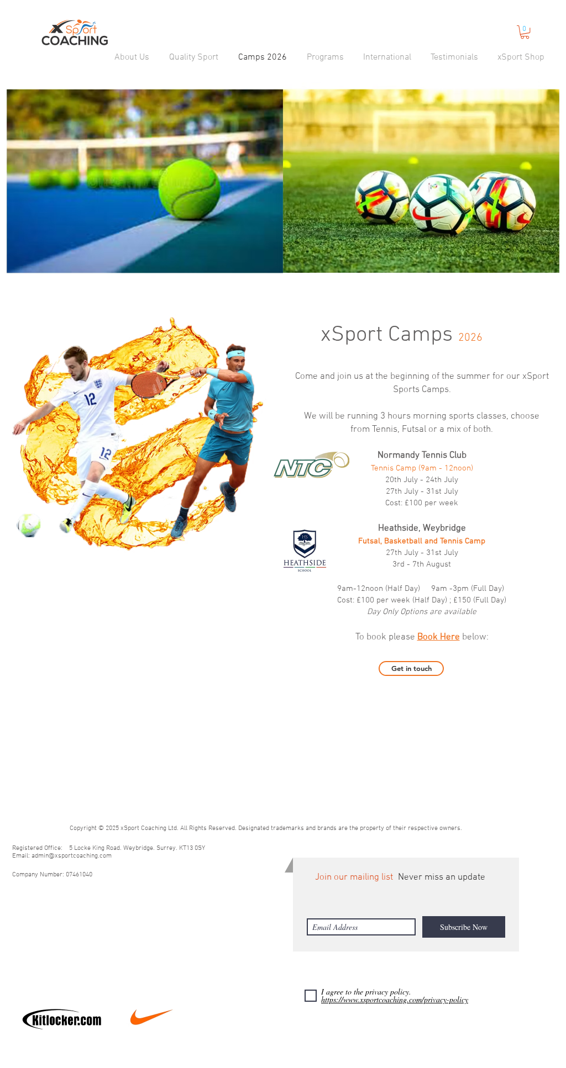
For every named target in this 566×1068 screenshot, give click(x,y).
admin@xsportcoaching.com (72, 856)
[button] (131, 58)
